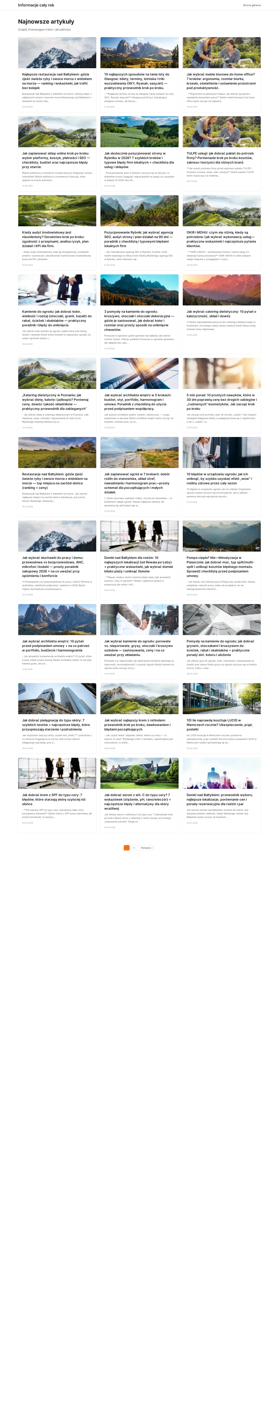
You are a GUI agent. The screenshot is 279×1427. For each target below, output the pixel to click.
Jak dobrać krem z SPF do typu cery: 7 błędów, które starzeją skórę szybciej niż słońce (54, 799)
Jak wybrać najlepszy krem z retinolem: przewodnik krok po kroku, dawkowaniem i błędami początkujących (137, 724)
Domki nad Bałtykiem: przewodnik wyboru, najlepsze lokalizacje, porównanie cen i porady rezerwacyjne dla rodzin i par (220, 799)
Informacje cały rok (36, 5)
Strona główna (252, 5)
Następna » (147, 848)
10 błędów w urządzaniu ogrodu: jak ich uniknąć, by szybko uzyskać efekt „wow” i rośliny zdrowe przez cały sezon (219, 478)
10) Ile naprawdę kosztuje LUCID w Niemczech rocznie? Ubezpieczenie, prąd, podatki (220, 724)
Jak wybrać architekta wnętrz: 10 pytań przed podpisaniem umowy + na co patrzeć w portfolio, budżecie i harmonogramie (56, 645)
